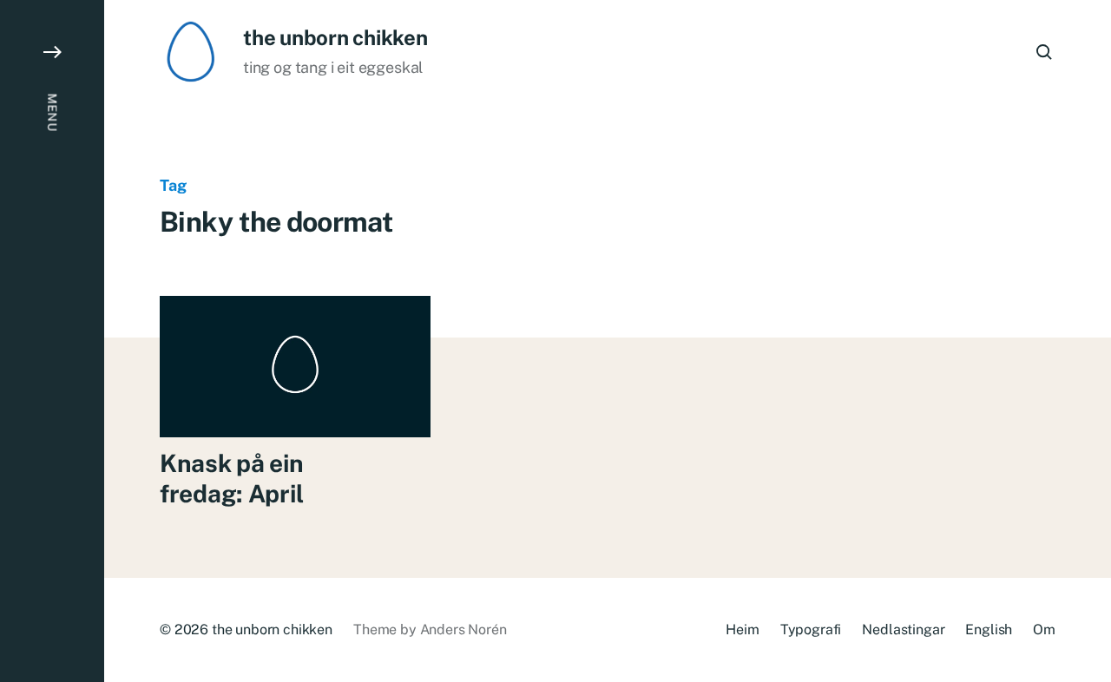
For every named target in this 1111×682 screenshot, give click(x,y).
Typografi (811, 629)
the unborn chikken (335, 37)
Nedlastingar (903, 629)
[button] (52, 341)
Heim (742, 629)
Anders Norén (463, 629)
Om (1044, 629)
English (988, 629)
